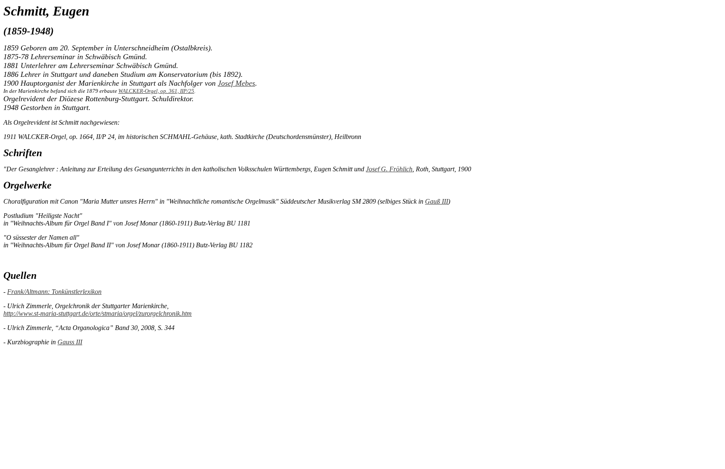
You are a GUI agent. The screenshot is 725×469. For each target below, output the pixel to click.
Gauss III (69, 342)
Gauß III (436, 201)
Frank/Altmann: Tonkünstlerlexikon (54, 291)
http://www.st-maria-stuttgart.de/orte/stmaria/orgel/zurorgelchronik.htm (97, 313)
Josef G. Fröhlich (389, 169)
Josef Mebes (236, 83)
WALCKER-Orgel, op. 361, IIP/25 (156, 91)
